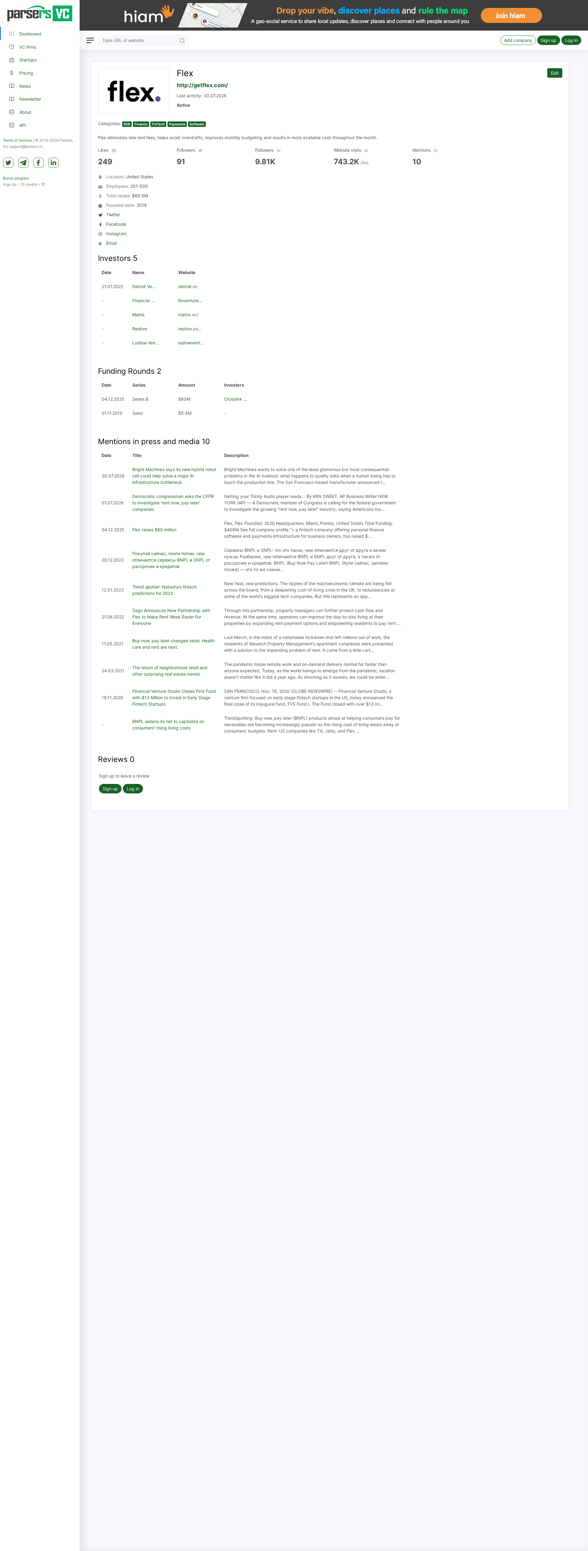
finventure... (190, 300)
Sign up (548, 40)
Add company (518, 40)
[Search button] (182, 40)
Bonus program (16, 178)
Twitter (113, 214)
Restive (139, 328)
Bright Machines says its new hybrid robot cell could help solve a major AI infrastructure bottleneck (174, 476)
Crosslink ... (235, 399)
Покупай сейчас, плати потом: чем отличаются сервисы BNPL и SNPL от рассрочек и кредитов (171, 560)
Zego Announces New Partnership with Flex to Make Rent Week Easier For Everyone (171, 617)
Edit (555, 73)
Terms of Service (17, 140)
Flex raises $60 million (154, 529)
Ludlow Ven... (145, 342)
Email (111, 243)
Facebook (116, 224)
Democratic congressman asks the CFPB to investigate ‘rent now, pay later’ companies (173, 503)
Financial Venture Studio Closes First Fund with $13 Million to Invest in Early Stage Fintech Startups (174, 697)
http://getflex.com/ (202, 85)
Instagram (116, 233)
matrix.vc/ (188, 314)
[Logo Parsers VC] (40, 13)
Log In (571, 40)
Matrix (138, 314)
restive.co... (190, 328)
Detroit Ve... (144, 286)
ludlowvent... (191, 342)
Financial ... (143, 300)
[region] (40, 775)
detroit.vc (188, 286)
